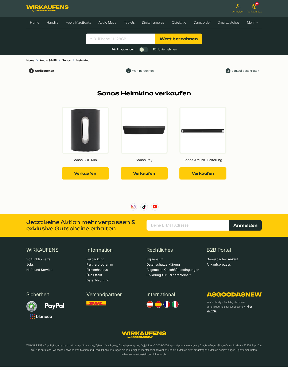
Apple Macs (107, 22)
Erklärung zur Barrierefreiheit (169, 275)
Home (34, 22)
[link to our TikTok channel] (144, 207)
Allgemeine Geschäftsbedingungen (173, 270)
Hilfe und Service (39, 270)
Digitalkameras (153, 22)
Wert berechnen (179, 38)
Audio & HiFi (48, 60)
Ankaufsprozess (219, 264)
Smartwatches (229, 22)
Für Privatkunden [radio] (123, 49)
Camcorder (202, 22)
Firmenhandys (97, 270)
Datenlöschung (97, 280)
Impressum (155, 259)
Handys (52, 22)
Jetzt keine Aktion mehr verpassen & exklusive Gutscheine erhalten (81, 225)
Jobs (30, 264)
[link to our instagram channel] (133, 207)
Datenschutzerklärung (163, 264)
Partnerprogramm (99, 264)
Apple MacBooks (78, 22)
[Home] (47, 8)
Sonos (66, 60)
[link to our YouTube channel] (154, 207)
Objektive (179, 22)
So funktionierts (38, 259)
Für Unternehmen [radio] (165, 49)
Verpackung (95, 259)
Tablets (129, 22)
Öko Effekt (94, 275)
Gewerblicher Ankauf (222, 259)
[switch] (143, 49)
